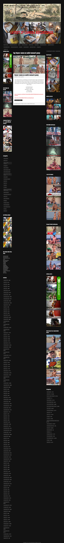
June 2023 (5, 364)
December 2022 (6, 376)
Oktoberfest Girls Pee (13, 44)
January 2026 (6, 294)
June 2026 (5, 284)
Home (19, 44)
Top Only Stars (26, 47)
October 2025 (6, 300)
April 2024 (5, 340)
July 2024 (5, 334)
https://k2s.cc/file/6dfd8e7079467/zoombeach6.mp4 (24, 97)
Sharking (5, 200)
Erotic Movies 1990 (7, 169)
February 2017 (6, 523)
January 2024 (6, 347)
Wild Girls (5, 210)
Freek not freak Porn (14, 47)
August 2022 (6, 387)
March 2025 (6, 315)
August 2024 (6, 332)
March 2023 (6, 370)
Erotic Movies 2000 (7, 171)
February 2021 (6, 424)
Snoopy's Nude (6, 202)
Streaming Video (6, 204)
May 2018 (5, 491)
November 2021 (6, 405)
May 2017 (5, 517)
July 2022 (5, 389)
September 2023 (6, 357)
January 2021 (6, 426)
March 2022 (6, 397)
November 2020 (6, 430)
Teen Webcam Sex (7, 206)
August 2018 (6, 485)
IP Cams (5, 187)
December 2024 (6, 321)
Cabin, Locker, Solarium (6, 163)
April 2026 (5, 288)
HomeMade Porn (6, 47)
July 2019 (5, 463)
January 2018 (6, 500)
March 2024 (6, 342)
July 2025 (5, 306)
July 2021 (5, 413)
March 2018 (6, 495)
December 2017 (6, 502)
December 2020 (6, 428)
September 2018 (6, 483)
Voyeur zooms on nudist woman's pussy (28, 103)
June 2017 (5, 515)
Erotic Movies (6, 167)
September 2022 (6, 385)
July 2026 (5, 282)
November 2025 (6, 298)
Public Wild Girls (6, 198)
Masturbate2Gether (43, 44)
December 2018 (6, 477)
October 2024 (6, 327)
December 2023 (6, 349)
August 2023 (6, 360)
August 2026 (6, 280)
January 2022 (6, 401)
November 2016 (6, 530)
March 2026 (6, 290)
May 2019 (5, 467)
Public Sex (5, 196)
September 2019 (6, 459)
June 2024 (5, 336)
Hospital (5, 185)
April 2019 (5, 469)
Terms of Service (24, 44)
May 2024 (5, 338)
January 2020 (6, 450)
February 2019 (6, 473)
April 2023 (5, 368)
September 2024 (6, 329)
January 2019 (6, 475)
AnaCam (20, 47)
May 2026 (5, 286)
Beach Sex (5, 160)
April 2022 (5, 395)
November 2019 (6, 454)
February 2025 (6, 317)
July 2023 (5, 362)
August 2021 (6, 411)
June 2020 (5, 440)
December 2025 (6, 296)
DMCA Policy (31, 44)
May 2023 (5, 366)
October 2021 (6, 407)
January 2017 (6, 525)
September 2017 (6, 509)
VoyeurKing (36, 44)
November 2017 (6, 505)
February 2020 (6, 448)
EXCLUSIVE (49, 408)
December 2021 (6, 403)
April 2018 (5, 493)
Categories (38, 47)
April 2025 (5, 313)
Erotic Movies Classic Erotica (7, 174)
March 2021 (6, 422)
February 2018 (6, 498)
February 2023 (6, 372)
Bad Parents (6, 158)
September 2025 (6, 302)
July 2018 (5, 487)
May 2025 (5, 311)
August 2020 (6, 436)
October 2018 (6, 481)
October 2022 (6, 383)
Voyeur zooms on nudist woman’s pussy (26, 75)
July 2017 (5, 513)
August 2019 (6, 461)
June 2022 (5, 391)
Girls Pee (5, 183)
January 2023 (6, 374)
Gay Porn (5, 181)
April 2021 (5, 420)
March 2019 (6, 471)
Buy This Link (6, 44)
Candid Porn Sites (51, 44)
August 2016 (6, 538)
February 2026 (6, 292)
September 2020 (6, 434)
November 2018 (6, 479)
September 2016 (6, 536)
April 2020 (5, 444)
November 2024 (6, 324)
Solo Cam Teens (32, 47)
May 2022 (5, 393)
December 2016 (6, 527)
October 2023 (6, 355)
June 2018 (5, 489)
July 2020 (5, 438)
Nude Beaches (17, 103)
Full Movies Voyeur (7, 179)
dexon (23, 76)
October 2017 (6, 507)
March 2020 (6, 446)
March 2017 (6, 521)
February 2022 (6, 399)
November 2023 (6, 352)
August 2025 (6, 304)
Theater (5, 208)
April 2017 (5, 519)
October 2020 (6, 432)
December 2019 (6, 452)
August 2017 (6, 511)
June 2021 (5, 415)
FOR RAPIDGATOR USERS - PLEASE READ (53, 51)
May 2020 (5, 442)
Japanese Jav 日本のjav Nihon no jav (7, 190)
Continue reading (18, 100)
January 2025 (6, 319)
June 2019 (5, 465)
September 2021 (6, 409)
